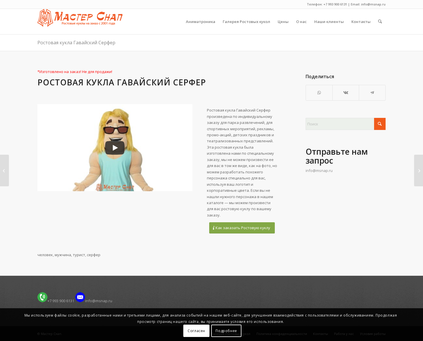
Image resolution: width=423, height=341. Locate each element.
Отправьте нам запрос (337, 156)
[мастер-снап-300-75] (80, 21)
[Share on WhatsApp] (319, 92)
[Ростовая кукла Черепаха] (418, 170)
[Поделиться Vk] (346, 92)
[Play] (115, 148)
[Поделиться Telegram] (372, 92)
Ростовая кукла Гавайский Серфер (76, 42)
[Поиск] (380, 21)
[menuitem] (200, 21)
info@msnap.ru (319, 170)
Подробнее (226, 330)
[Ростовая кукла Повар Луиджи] (4, 170)
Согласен (196, 330)
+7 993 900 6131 (60, 300)
